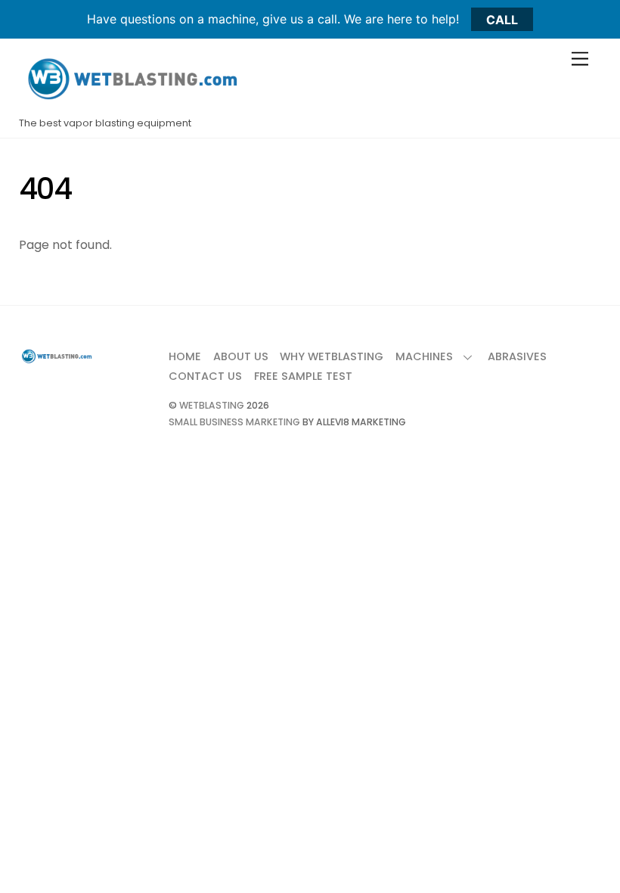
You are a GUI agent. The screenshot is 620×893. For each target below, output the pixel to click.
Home (185, 356)
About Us (240, 356)
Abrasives (517, 356)
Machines (424, 356)
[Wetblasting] (132, 102)
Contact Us (205, 376)
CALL (502, 18)
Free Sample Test (303, 376)
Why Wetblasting (331, 356)
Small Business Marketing (234, 421)
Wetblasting (211, 405)
